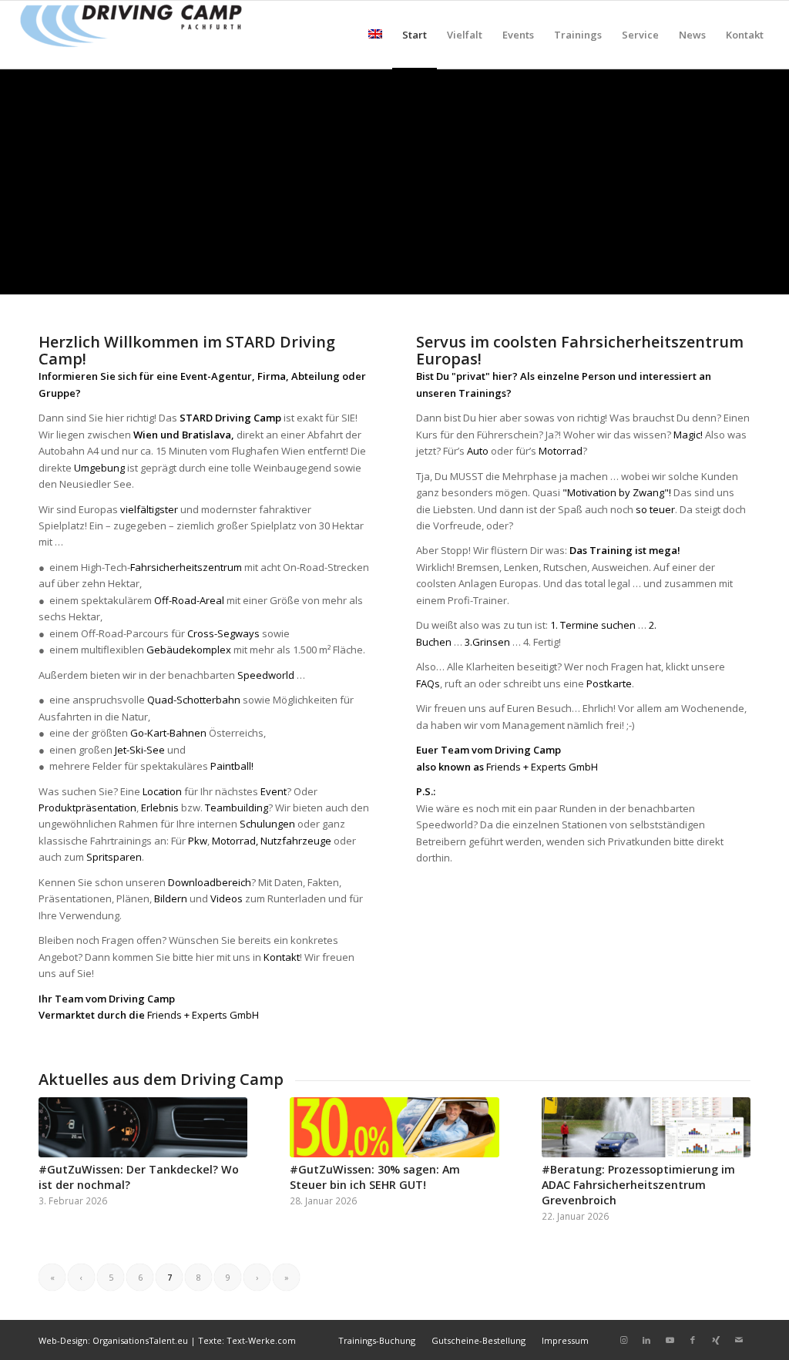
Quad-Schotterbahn (193, 700)
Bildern (170, 898)
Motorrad (561, 451)
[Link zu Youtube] (669, 1340)
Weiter (775, 181)
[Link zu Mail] (738, 1340)
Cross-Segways (223, 633)
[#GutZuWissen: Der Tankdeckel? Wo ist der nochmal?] (143, 1127)
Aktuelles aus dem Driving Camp (161, 1079)
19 (505, 275)
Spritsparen (114, 857)
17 (480, 275)
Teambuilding (236, 807)
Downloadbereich (209, 882)
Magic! (688, 435)
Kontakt (282, 957)
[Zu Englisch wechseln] (375, 35)
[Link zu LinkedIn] (646, 1340)
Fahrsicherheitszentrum (186, 567)
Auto (478, 451)
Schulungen (267, 824)
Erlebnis (160, 807)
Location (163, 791)
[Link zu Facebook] (692, 1340)
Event (273, 791)
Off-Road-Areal (188, 600)
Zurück (13, 181)
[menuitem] (375, 35)
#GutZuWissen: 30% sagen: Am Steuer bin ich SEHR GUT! (375, 1177)
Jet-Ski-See (140, 750)
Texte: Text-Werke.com (247, 1340)
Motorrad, (236, 841)
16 (468, 275)
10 (394, 275)
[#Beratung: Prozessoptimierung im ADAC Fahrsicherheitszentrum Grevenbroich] (646, 1127)
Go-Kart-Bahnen (168, 733)
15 (456, 275)
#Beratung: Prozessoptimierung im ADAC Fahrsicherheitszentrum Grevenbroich (638, 1184)
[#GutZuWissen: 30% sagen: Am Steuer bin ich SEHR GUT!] (394, 1127)
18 (493, 275)
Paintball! (231, 766)
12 (419, 275)
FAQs (428, 683)
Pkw (197, 841)
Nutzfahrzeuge (295, 841)
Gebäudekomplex (188, 649)
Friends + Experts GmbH (203, 1015)
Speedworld (265, 675)
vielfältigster (149, 509)
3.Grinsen (487, 642)
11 (406, 275)
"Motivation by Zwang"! (616, 492)
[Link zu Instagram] (623, 1340)
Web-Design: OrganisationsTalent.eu (113, 1340)
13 (431, 275)
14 (443, 275)
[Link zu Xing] (715, 1340)
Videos (226, 898)
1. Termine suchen (593, 625)
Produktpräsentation (87, 807)
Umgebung (99, 468)
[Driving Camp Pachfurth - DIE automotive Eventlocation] (131, 35)
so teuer (655, 509)
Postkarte (609, 683)
